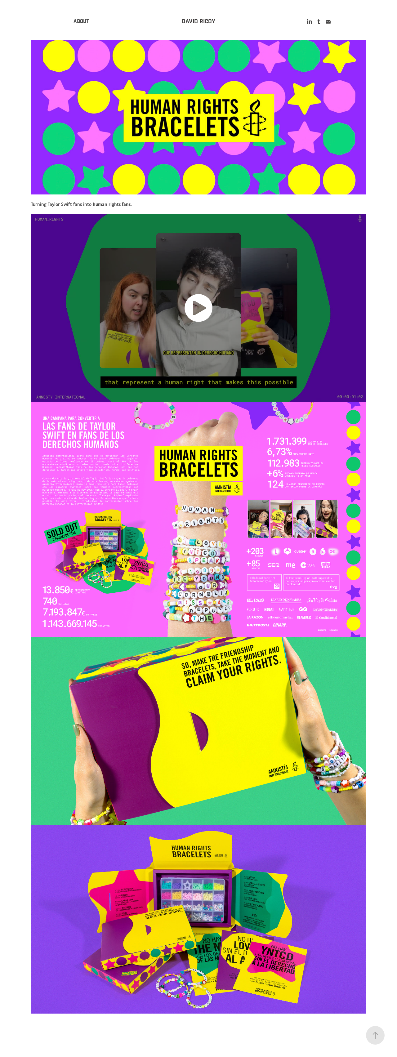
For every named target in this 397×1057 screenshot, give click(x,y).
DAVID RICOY (198, 21)
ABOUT (81, 21)
